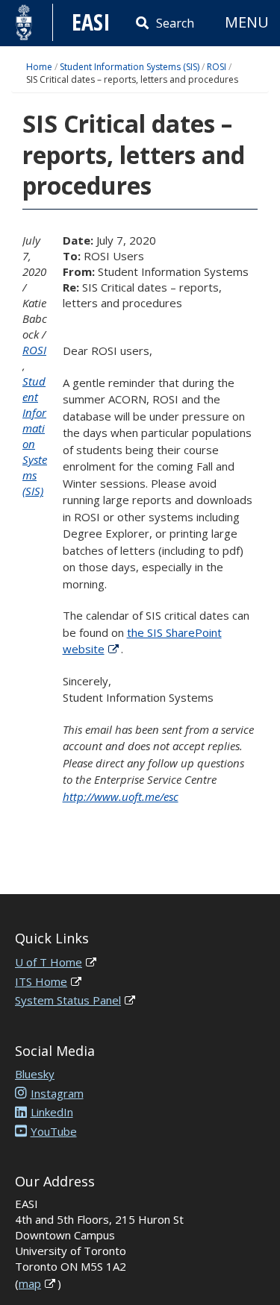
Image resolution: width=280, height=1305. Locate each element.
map (30, 1283)
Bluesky (35, 1073)
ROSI (216, 66)
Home (39, 66)
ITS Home (41, 981)
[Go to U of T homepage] (24, 22)
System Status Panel (68, 1000)
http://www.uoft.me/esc (120, 796)
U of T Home (48, 962)
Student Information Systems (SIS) (129, 66)
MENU (247, 22)
